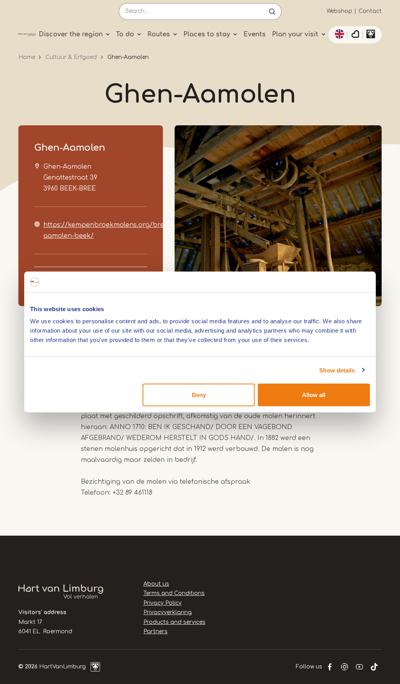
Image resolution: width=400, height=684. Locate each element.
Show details (337, 370)
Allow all (313, 395)
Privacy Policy (162, 603)
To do (125, 34)
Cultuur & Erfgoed (71, 57)
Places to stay (206, 34)
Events (254, 34)
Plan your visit (295, 34)
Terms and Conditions (174, 593)
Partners (155, 631)
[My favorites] (355, 34)
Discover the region (71, 34)
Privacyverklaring (167, 612)
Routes (158, 34)
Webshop (339, 11)
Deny (199, 395)
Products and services (174, 622)
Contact (370, 11)
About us (156, 584)
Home (26, 57)
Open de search (272, 11)
